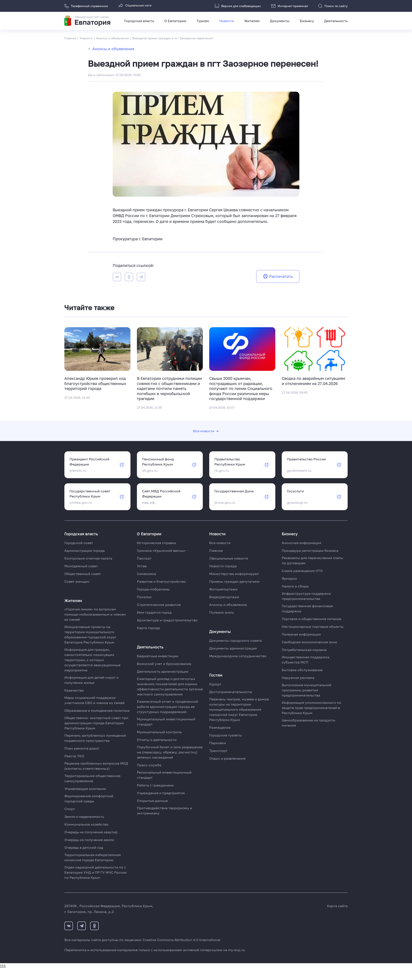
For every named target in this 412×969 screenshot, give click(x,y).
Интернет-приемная (293, 6)
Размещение (219, 727)
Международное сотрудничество (238, 656)
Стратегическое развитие (159, 604)
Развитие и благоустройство (161, 581)
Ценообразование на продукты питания (308, 722)
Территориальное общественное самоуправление (92, 778)
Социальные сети (138, 5)
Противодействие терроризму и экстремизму (164, 810)
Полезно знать (221, 612)
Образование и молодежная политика (97, 710)
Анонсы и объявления (113, 48)
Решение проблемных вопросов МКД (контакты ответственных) (96, 766)
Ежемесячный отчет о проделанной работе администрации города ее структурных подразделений (167, 706)
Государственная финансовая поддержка (307, 608)
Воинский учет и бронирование (164, 664)
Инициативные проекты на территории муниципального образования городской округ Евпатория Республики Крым (90, 634)
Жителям (252, 21)
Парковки (217, 743)
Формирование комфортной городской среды (88, 798)
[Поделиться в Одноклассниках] (129, 278)
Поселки (144, 597)
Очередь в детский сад (83, 847)
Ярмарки (289, 578)
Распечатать (281, 276)
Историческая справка (156, 543)
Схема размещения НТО (302, 571)
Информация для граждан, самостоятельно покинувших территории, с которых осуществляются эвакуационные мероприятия (92, 659)
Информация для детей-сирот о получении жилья (91, 680)
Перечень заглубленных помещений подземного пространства (95, 738)
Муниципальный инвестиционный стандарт (166, 721)
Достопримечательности (230, 692)
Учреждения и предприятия (161, 793)
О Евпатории (175, 21)
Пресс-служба (149, 765)
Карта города (148, 628)
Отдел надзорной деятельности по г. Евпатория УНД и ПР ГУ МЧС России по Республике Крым (95, 872)
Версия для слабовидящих (241, 6)
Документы (279, 21)
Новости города (223, 566)
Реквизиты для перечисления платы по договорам (312, 560)
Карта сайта (337, 906)
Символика (146, 574)
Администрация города (84, 550)
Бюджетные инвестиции (157, 656)
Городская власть (139, 21)
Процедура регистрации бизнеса (310, 550)
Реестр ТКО (74, 756)
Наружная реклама (298, 677)
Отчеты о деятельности (157, 740)
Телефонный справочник (89, 6)
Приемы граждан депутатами (234, 581)
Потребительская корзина (304, 650)
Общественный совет (82, 574)
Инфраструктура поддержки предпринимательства (306, 596)
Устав (142, 566)
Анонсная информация (301, 543)
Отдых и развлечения (227, 758)
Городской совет (78, 543)
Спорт (69, 809)
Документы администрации (233, 648)
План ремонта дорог (81, 748)
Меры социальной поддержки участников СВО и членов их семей (94, 700)
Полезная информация (301, 634)
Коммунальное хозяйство (86, 824)
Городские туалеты (225, 735)
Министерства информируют (234, 574)
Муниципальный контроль (159, 732)
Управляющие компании (85, 788)
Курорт (215, 684)
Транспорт (218, 750)
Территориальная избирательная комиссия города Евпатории (92, 857)
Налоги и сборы (295, 586)
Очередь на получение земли (89, 840)
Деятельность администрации (162, 671)
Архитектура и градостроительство (167, 620)
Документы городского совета (235, 640)
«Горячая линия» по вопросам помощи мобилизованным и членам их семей (95, 614)
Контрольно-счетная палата (88, 558)
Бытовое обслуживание (302, 670)
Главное (216, 550)
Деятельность (336, 21)
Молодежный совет (81, 566)
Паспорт (144, 558)
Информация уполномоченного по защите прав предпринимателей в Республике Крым (311, 707)
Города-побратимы (153, 589)
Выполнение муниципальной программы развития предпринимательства (306, 690)
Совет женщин (76, 581)
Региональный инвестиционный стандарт (164, 775)
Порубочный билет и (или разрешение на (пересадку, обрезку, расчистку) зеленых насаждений (170, 752)
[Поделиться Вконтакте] (117, 278)
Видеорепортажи (224, 597)
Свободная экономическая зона (309, 642)
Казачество (74, 690)
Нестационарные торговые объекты (313, 626)
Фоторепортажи (223, 589)
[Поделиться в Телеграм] (141, 278)
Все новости (203, 431)
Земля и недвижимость (84, 816)
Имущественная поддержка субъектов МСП (305, 659)
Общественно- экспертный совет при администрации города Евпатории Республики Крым (96, 723)
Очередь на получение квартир (91, 832)
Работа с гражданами (155, 785)
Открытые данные (152, 801)
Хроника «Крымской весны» (161, 550)
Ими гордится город (154, 612)
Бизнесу (307, 21)
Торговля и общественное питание (311, 619)
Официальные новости (228, 558)
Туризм (203, 21)
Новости (226, 21)
